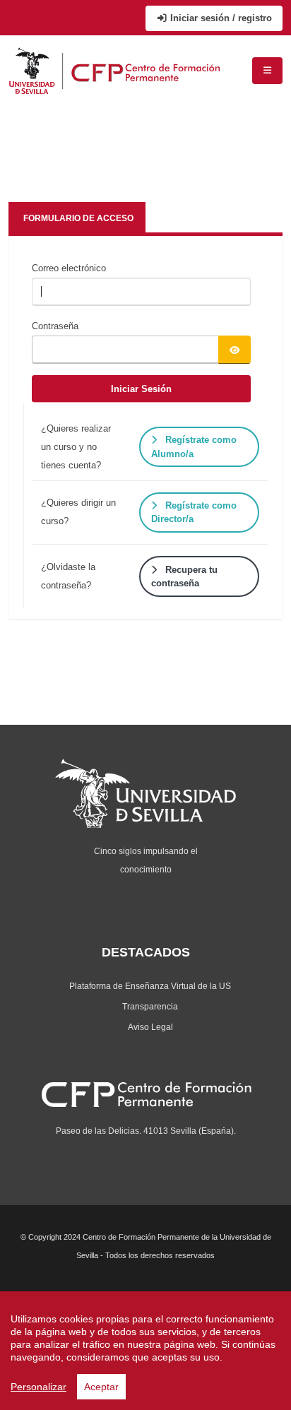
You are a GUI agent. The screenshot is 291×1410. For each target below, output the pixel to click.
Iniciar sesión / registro (219, 18)
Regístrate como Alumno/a (194, 446)
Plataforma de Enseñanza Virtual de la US (150, 985)
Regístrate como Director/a (194, 512)
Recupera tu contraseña (184, 576)
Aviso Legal (150, 1026)
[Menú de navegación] (267, 70)
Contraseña (55, 326)
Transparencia (150, 1006)
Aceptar (101, 1386)
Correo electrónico (69, 268)
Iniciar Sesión (141, 389)
